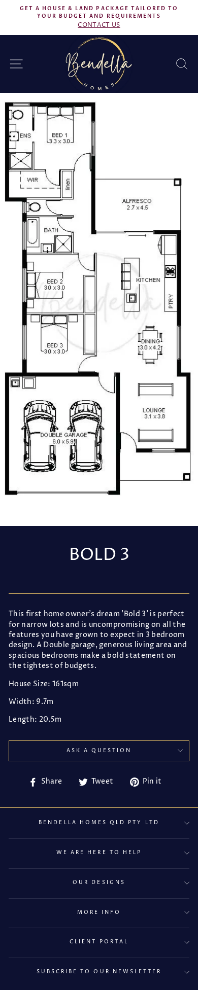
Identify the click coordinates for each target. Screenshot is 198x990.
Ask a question (99, 750)
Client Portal (99, 941)
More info (99, 912)
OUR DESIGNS (99, 882)
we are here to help (99, 852)
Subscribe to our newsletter (99, 971)
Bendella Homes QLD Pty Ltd (99, 822)
